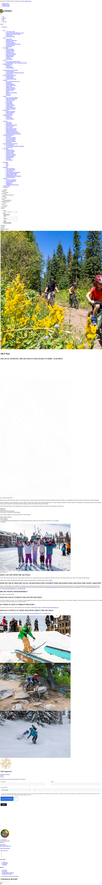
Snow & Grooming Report (12, 97)
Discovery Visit (9, 182)
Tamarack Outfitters (10, 50)
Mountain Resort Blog (11, 130)
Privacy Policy (9, 127)
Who (4, 213)
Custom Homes (9, 171)
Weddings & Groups (7, 64)
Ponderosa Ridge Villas (11, 174)
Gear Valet (8, 57)
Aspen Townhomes (10, 168)
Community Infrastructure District (13, 133)
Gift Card (5, 205)
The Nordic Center (10, 100)
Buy (7, 163)
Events (4, 60)
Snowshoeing (9, 102)
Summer (5, 80)
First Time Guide (10, 41)
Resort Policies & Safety (11, 128)
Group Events (9, 66)
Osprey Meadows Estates (11, 173)
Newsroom (4, 871)
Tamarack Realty (10, 49)
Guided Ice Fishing (10, 105)
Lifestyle (5, 178)
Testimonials (9, 183)
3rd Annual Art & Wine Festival (13, 61)
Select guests (6, 214)
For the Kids (6, 110)
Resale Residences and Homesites (13, 176)
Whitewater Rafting (10, 87)
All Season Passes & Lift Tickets (13, 44)
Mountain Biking (10, 83)
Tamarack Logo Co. (10, 52)
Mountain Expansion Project (12, 132)
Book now (4, 26)
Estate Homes (9, 35)
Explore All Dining (10, 45)
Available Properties (10, 177)
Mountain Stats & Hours (11, 40)
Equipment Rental (7, 200)
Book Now (3, 774)
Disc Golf (8, 93)
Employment (9, 142)
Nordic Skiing (9, 101)
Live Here (4, 870)
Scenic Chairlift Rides (11, 85)
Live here (4, 21)
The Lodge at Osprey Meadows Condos (15, 32)
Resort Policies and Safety (8, 872)
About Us (5, 121)
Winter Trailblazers (10, 112)
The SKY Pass (9, 73)
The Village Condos (10, 31)
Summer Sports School (11, 78)
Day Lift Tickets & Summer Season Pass (15, 72)
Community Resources (8, 135)
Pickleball (8, 95)
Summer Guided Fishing (11, 92)
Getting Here (9, 39)
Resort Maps (9, 46)
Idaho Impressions (10, 55)
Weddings (8, 65)
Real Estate (8, 136)
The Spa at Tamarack (10, 42)
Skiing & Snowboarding (11, 98)
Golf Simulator (9, 59)
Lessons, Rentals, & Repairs (9, 75)
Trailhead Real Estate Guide (12, 184)
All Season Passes (10, 71)
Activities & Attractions (8, 195)
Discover (4, 18)
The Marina (8, 82)
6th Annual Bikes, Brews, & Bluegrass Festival (16, 62)
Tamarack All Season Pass (52, 587)
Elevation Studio (9, 51)
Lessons (5, 197)
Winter (4, 96)
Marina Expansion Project (11, 131)
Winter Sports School (10, 107)
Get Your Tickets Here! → (26, 1)
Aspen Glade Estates (10, 169)
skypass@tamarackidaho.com (9, 588)
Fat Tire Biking (9, 103)
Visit (3, 16)
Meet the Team (6, 186)
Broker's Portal (5, 3)
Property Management (11, 141)
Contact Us (5, 187)
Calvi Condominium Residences (13, 172)
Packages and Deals (10, 36)
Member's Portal (5, 4)
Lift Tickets (5, 192)
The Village (5, 47)
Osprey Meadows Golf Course (13, 81)
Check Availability (7, 222)
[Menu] (1, 14)
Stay (4, 30)
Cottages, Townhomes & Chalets (13, 34)
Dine (3, 19)
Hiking (7, 91)
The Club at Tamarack (11, 54)
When (4, 210)
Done (5, 221)
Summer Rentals (9, 76)
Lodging (5, 189)
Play (3, 20)
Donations (4, 864)
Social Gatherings (10, 67)
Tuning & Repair (10, 77)
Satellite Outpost (9, 56)
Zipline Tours (9, 86)
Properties (5, 167)
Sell (7, 166)
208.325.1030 (22, 588)
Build (7, 164)
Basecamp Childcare (10, 111)
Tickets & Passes (6, 6)
